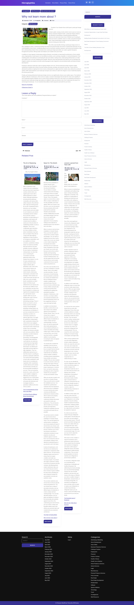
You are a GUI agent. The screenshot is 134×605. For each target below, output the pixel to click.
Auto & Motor (87, 131)
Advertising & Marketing (89, 125)
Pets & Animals (87, 171)
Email (23, 127)
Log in (69, 539)
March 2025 (87, 70)
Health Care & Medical (89, 152)
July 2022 (86, 107)
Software (86, 183)
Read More (28, 400)
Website (24, 135)
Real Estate (86, 174)
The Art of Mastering (29, 163)
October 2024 (87, 86)
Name (23, 119)
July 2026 (86, 61)
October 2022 (87, 98)
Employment (87, 140)
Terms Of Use (71, 2)
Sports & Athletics (88, 186)
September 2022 (88, 101)
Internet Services (88, 159)
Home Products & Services (90, 155)
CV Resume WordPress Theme (63, 603)
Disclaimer (48, 2)
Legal (85, 162)
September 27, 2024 (28, 20)
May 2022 (86, 114)
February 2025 (87, 73)
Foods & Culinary (88, 146)
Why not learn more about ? (50, 517)
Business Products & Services (90, 134)
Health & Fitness (88, 149)
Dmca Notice (55, 2)
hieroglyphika (37, 20)
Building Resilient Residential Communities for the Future (97, 38)
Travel (85, 192)
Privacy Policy (63, 2)
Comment (24, 98)
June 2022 (86, 110)
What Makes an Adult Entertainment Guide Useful (95, 29)
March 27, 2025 (49, 166)
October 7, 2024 (69, 167)
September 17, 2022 (29, 166)
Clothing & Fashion (88, 137)
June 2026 (86, 64)
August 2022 (87, 104)
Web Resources (35, 11)
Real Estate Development (90, 177)
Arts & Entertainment (89, 128)
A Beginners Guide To (27, 87)
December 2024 (87, 80)
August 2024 (87, 92)
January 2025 (87, 77)
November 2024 (87, 83)
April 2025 (86, 67)
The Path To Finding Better (50, 514)
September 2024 (88, 89)
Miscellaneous (87, 165)
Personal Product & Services (90, 168)
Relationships (87, 180)
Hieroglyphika (28, 3)
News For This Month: (27, 84)
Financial (86, 143)
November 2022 (87, 95)
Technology (86, 189)
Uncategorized (87, 196)
